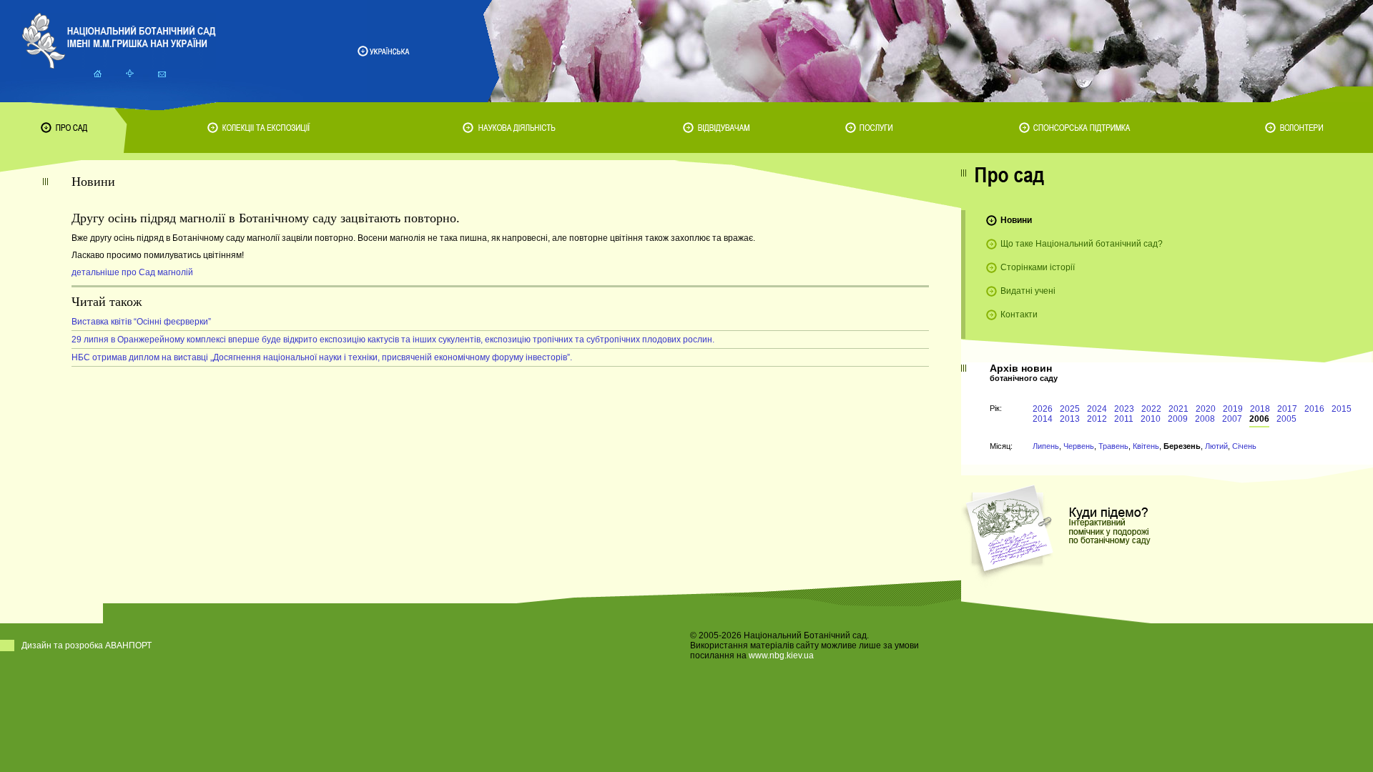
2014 (1043, 419)
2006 (1259, 419)
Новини (1016, 220)
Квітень (1146, 446)
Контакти (1019, 315)
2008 (1205, 419)
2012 (1097, 419)
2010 (1151, 419)
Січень (1244, 446)
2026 (1043, 409)
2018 (1260, 409)
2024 (1097, 409)
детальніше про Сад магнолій (132, 272)
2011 (1123, 419)
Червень (1078, 446)
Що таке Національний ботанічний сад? (1081, 244)
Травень (1113, 446)
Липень (1046, 446)
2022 (1151, 409)
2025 (1070, 409)
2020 (1206, 409)
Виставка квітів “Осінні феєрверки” (141, 322)
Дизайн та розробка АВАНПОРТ (86, 645)
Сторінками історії (1037, 267)
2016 (1314, 409)
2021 (1178, 409)
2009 (1178, 419)
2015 (1342, 409)
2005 (1286, 419)
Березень (1182, 446)
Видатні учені (1027, 291)
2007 (1232, 419)
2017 (1287, 409)
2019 (1233, 409)
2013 (1070, 419)
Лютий (1216, 446)
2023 (1124, 409)
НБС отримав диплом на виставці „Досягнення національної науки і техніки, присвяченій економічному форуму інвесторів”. (322, 357)
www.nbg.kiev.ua (781, 655)
